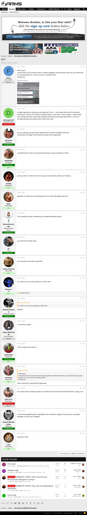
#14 (83, 366)
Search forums (14, 12)
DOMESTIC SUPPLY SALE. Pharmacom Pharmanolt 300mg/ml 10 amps (27, 478)
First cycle (12, 464)
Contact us (47, 513)
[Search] (84, 9)
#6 (84, 192)
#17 (83, 433)
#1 (84, 67)
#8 (84, 237)
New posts (4, 12)
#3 (84, 129)
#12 (83, 321)
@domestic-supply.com (74, 391)
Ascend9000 (11, 472)
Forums (12, 9)
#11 (83, 298)
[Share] (81, 67)
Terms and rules (57, 513)
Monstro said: (22, 302)
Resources (41, 9)
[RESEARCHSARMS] (61, 49)
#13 (83, 343)
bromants (10, 497)
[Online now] (9, 307)
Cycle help (12, 495)
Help (75, 513)
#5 (84, 172)
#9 (84, 258)
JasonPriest (11, 481)
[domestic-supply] (26, 49)
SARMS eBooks (54, 9)
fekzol (4, 63)
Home (4, 9)
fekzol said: (21, 370)
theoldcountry (77, 496)
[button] (26, 9)
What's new (21, 9)
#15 (83, 388)
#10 (83, 278)
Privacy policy (68, 513)
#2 (84, 109)
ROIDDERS (77, 487)
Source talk (27, 481)
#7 (84, 213)
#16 (83, 411)
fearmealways (12, 466)
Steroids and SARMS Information (39, 466)
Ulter (79, 465)
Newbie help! (13, 470)
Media (31, 9)
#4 (84, 149)
